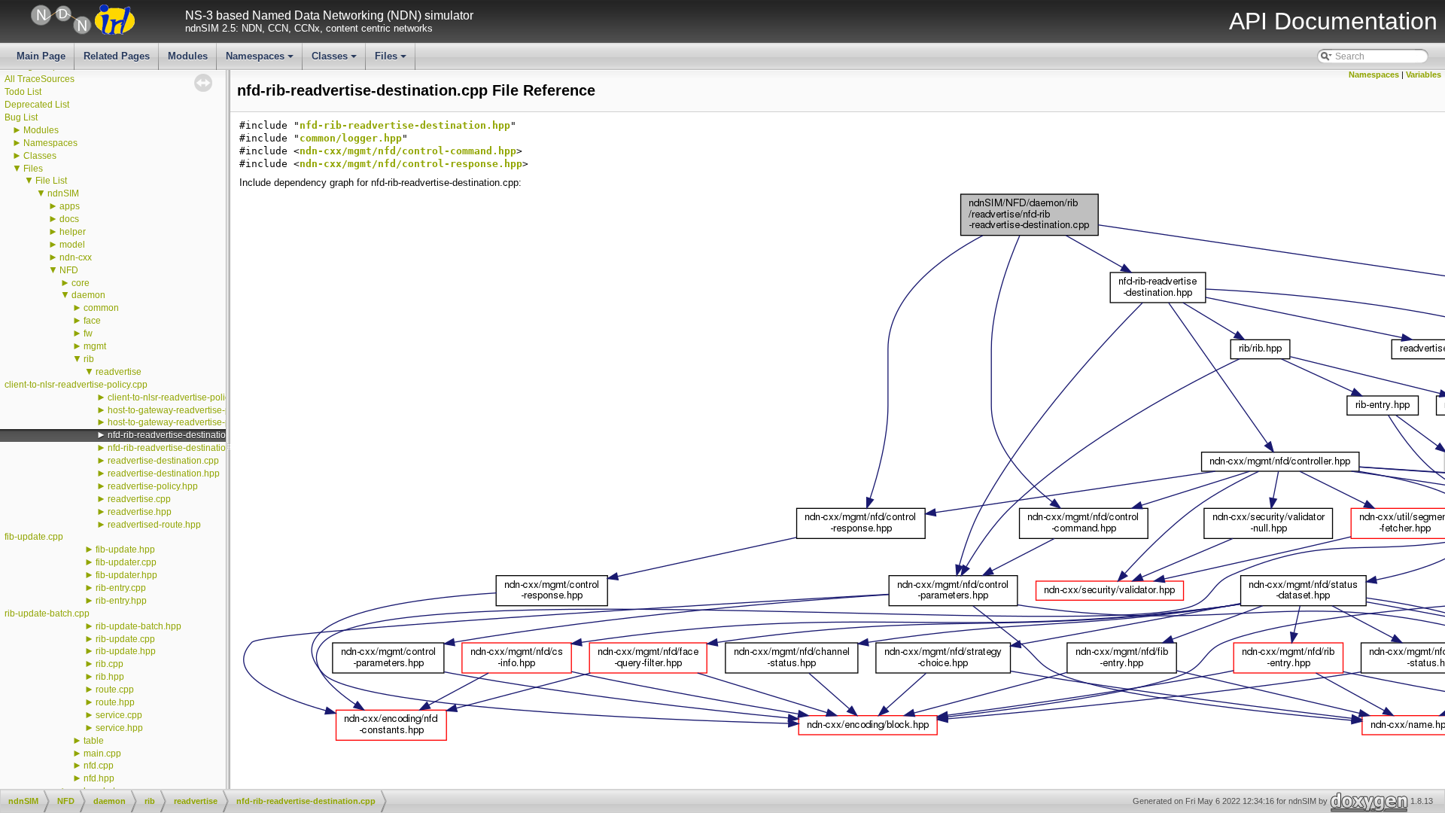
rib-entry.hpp (121, 600)
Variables (1423, 74)
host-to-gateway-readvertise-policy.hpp (187, 422)
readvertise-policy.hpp (153, 486)
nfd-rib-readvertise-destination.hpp (178, 448)
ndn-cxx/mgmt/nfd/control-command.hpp (408, 151)
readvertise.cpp (139, 499)
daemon (88, 295)
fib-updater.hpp (126, 575)
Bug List (21, 117)
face (92, 320)
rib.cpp (109, 664)
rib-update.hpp (126, 651)
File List (51, 180)
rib (89, 359)
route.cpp (115, 689)
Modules (188, 56)
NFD (68, 270)
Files (392, 60)
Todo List (23, 92)
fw (88, 333)
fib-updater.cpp (126, 562)
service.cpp (119, 715)
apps (69, 206)
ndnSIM (63, 193)
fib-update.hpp (125, 549)
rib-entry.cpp (121, 588)
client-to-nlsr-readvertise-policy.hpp (179, 397)
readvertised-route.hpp (154, 524)
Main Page (41, 56)
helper (72, 232)
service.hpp (119, 728)
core (80, 283)
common (101, 308)
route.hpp (115, 702)
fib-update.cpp (34, 536)
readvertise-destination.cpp (163, 460)
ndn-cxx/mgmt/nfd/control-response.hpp (411, 163)
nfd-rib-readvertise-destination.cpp (178, 435)
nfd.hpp (99, 778)
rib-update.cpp (125, 639)
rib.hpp (110, 676)
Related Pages (117, 56)
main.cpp (102, 753)
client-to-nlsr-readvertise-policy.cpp (76, 384)
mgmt (95, 346)
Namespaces (261, 60)
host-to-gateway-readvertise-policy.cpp (187, 410)
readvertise (118, 372)
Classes (335, 60)
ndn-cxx (75, 257)
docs (69, 219)
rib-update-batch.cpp (47, 613)
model (72, 244)
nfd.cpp (99, 765)
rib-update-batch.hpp (138, 626)
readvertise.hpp (140, 512)
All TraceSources (40, 79)
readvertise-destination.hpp (164, 473)
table (94, 740)
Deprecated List (37, 104)
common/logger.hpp (351, 138)
